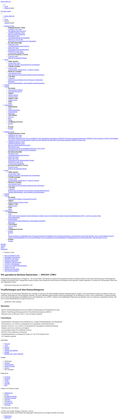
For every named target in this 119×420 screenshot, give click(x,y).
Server (6, 59)
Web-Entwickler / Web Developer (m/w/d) (94, 237)
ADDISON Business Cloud (16, 142)
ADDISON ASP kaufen (65, 138)
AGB (9, 214)
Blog (5, 385)
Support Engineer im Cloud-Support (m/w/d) (72, 236)
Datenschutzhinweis (24, 221)
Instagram (7, 378)
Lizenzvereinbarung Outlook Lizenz (37, 216)
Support (6, 86)
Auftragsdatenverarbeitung (37, 221)
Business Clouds (9, 26)
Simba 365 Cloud (13, 157)
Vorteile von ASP (36, 140)
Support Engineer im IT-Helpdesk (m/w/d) (46, 236)
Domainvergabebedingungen (73, 216)
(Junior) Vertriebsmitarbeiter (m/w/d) (19, 237)
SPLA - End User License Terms (91, 216)
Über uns (7, 344)
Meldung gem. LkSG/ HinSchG (13, 354)
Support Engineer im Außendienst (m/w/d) (20, 236)
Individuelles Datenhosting (50, 138)
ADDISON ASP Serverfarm (94, 138)
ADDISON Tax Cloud (15, 135)
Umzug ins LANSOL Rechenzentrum (19, 140)
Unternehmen (8, 105)
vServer (6, 368)
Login (6, 6)
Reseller (6, 85)
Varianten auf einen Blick (49, 140)
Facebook (7, 377)
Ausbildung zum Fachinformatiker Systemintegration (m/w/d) (64, 237)
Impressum (7, 417)
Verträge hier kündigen (11, 350)
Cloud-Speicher (9, 364)
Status (2, 247)
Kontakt (27, 145)
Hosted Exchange (9, 366)
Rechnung (7, 405)
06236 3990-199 (6, 1)
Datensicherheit (12, 219)
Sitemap (6, 349)
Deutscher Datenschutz (79, 138)
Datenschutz (8, 416)
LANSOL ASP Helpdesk (110, 138)
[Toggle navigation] (1, 13)
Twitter (6, 380)
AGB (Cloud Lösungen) (19, 216)
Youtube (6, 382)
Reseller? (3, 244)
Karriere (10, 231)
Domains (7, 363)
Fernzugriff (4, 249)
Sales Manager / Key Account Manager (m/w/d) (99, 236)
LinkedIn (7, 383)
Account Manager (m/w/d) (38, 237)
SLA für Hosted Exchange (56, 216)
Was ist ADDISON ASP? (34, 138)
